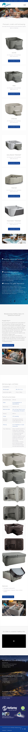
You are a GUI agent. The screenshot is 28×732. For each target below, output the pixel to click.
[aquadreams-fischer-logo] (11, 4)
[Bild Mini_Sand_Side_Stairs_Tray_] (14, 461)
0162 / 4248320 (7, 682)
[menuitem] (24, 4)
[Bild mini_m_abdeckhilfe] (14, 575)
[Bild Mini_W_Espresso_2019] (14, 545)
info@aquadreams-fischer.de (8, 665)
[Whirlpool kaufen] (14, 42)
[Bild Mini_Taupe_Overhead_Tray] (14, 513)
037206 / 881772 (7, 667)
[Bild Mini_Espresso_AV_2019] (14, 530)
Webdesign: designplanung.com (16, 727)
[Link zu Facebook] (21, 729)
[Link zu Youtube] (25, 729)
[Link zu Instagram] (23, 729)
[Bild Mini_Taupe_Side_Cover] (14, 559)
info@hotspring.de (6, 681)
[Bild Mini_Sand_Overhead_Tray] (14, 494)
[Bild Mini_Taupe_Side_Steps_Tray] (14, 477)
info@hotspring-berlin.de (7, 696)
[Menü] (24, 4)
